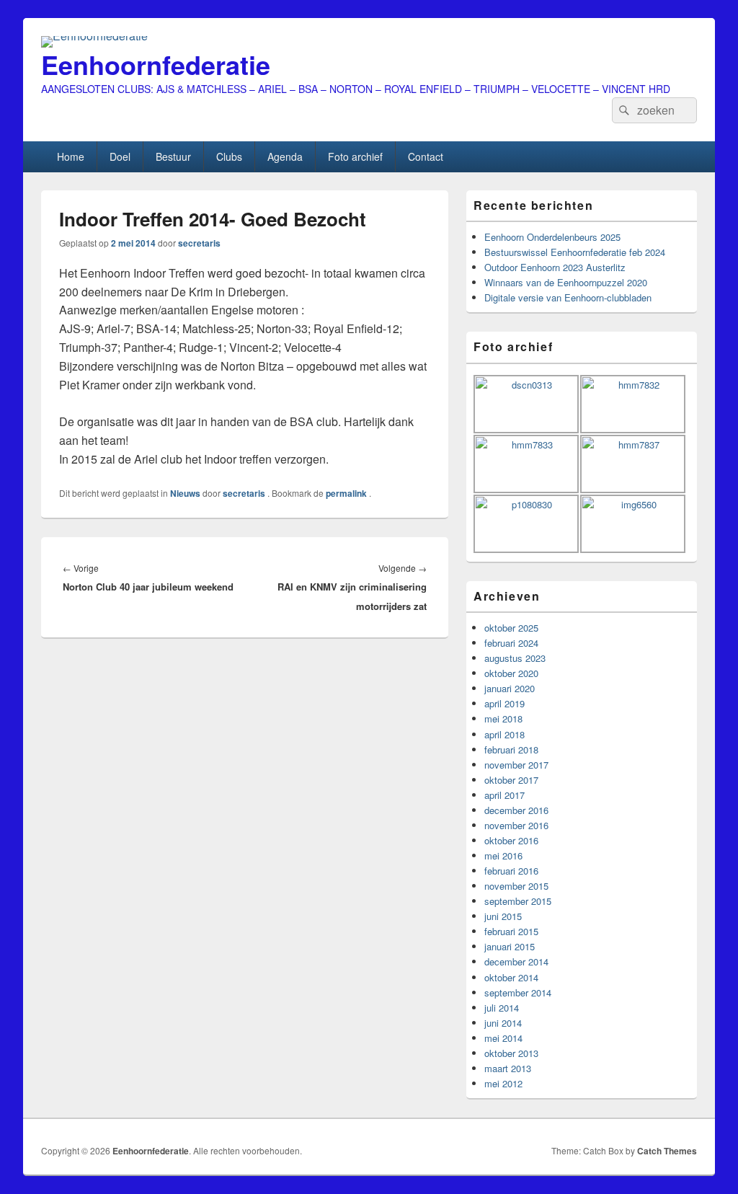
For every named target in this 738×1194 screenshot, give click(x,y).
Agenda (285, 156)
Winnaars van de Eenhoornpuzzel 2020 (565, 282)
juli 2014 (501, 1007)
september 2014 (517, 992)
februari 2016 (511, 870)
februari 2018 (511, 749)
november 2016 (516, 825)
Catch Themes (667, 1150)
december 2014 (516, 961)
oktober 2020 (511, 673)
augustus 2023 (515, 658)
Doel (120, 156)
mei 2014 (503, 1038)
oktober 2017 (511, 780)
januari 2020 (509, 688)
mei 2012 (503, 1083)
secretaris (199, 242)
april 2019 (504, 703)
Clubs (229, 156)
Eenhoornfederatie (155, 64)
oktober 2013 (511, 1053)
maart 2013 (507, 1068)
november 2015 (516, 886)
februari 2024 (511, 643)
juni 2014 (503, 1023)
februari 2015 (511, 931)
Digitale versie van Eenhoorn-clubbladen (568, 297)
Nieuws (185, 493)
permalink (347, 493)
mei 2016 (503, 855)
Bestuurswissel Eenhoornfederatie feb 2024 (574, 252)
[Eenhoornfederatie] (94, 35)
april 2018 (504, 734)
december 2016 (516, 810)
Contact (425, 156)
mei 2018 (503, 718)
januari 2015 (509, 946)
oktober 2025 (511, 627)
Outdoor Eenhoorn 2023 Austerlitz (555, 267)
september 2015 (517, 901)
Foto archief (355, 156)
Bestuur (173, 156)
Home (70, 156)
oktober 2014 (511, 977)
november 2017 (516, 764)
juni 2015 (503, 916)
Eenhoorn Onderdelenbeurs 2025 (552, 237)
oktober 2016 (511, 840)
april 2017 (504, 795)
